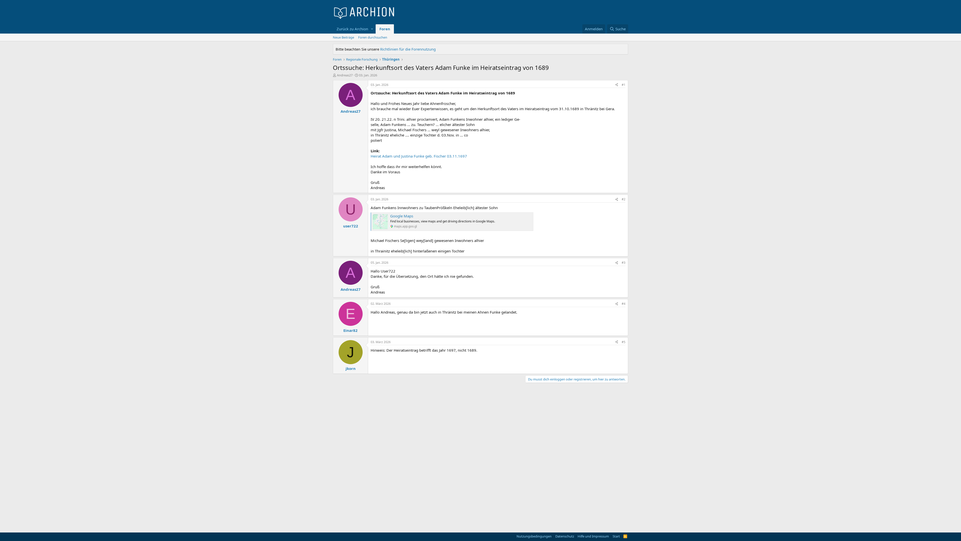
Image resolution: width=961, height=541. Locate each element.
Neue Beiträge (343, 37)
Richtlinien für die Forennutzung (408, 49)
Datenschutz (564, 536)
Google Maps (401, 215)
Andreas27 (345, 75)
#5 (623, 342)
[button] (372, 29)
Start (616, 536)
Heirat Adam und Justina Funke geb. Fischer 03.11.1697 (419, 156)
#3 (623, 262)
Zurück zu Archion (352, 28)
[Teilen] (616, 85)
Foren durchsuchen (372, 37)
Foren (384, 28)
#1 (623, 85)
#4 (623, 304)
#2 (623, 199)
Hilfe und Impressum (593, 536)
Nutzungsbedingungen (534, 536)
